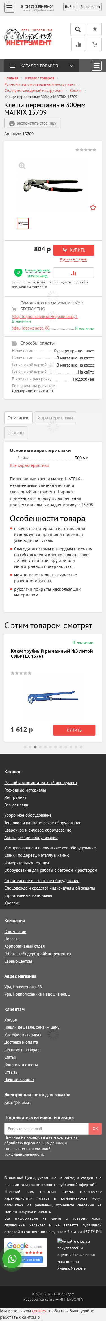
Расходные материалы (25, 790)
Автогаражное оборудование (31, 837)
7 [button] (55, 747)
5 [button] (45, 747)
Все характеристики (29, 465)
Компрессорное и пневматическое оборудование (50, 848)
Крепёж (11, 903)
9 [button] (65, 747)
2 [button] (30, 747)
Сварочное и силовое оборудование (37, 830)
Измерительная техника (26, 863)
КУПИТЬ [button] (77, 250)
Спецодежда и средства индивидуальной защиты (49, 888)
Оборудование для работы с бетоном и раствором (50, 870)
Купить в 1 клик (73, 259)
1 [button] (25, 747)
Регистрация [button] (90, 6)
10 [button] (70, 747)
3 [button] (35, 747)
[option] (53, 185)
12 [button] (81, 747)
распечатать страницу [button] (36, 123)
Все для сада (16, 805)
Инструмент (15, 797)
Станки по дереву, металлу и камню (37, 855)
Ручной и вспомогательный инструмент (40, 782)
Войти (70, 6)
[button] (73, 272)
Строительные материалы (28, 895)
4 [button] (40, 747)
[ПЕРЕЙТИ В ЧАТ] (12, 1259)
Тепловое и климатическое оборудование (42, 822)
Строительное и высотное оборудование (41, 880)
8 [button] (60, 747)
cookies (39, 1310)
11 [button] (76, 747)
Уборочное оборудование (28, 815)
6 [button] (50, 747)
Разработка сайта (39, 1299)
